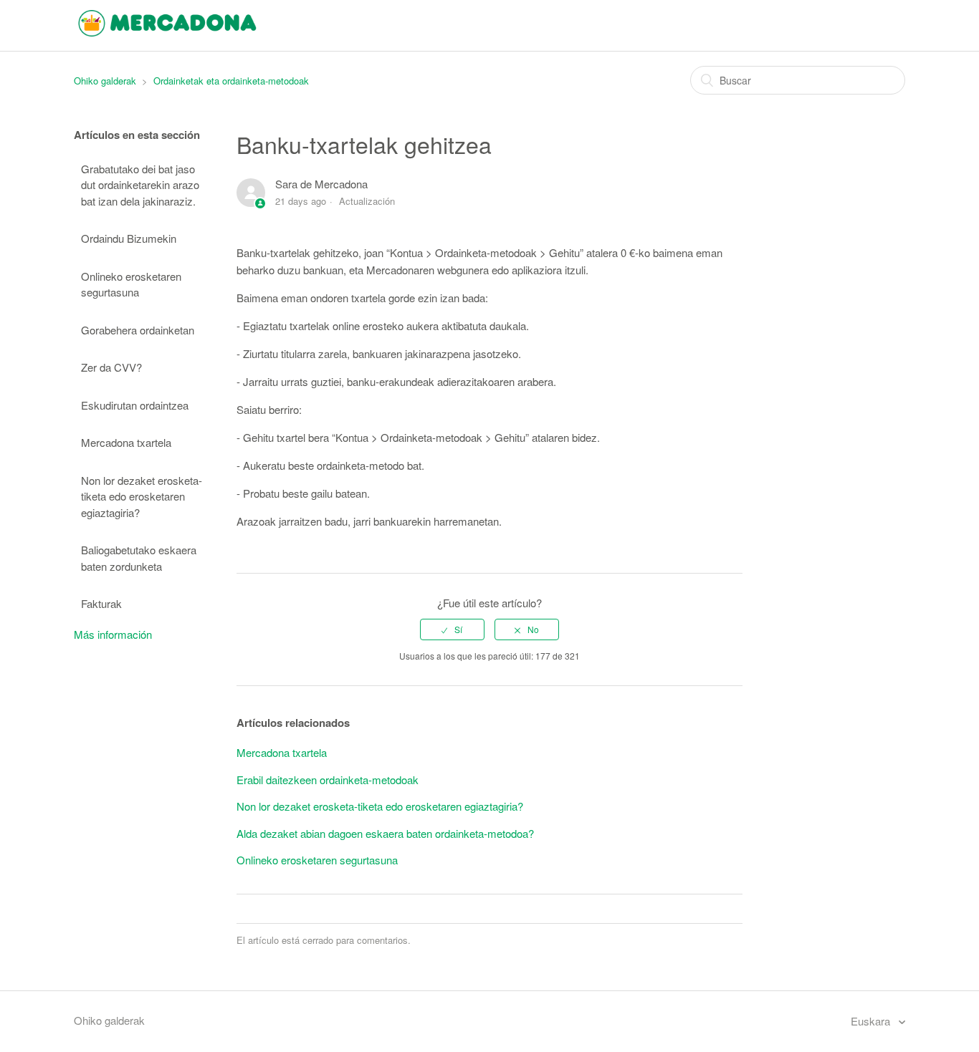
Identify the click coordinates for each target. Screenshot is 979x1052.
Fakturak (101, 603)
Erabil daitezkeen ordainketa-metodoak (328, 779)
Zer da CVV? (111, 367)
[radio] (452, 629)
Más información (113, 634)
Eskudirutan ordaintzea (134, 404)
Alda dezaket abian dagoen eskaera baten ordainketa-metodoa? (385, 833)
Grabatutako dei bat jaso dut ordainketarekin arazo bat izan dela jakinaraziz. (140, 184)
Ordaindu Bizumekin (128, 238)
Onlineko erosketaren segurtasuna (131, 284)
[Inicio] (167, 31)
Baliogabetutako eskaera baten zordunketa (138, 558)
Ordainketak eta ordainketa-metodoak (231, 80)
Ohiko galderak (105, 80)
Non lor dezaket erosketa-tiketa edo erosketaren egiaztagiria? (141, 496)
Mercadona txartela (126, 442)
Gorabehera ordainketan (137, 329)
